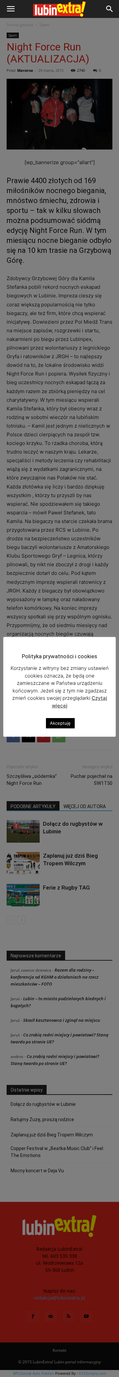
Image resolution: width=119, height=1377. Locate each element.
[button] (10, 9)
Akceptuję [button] (60, 723)
